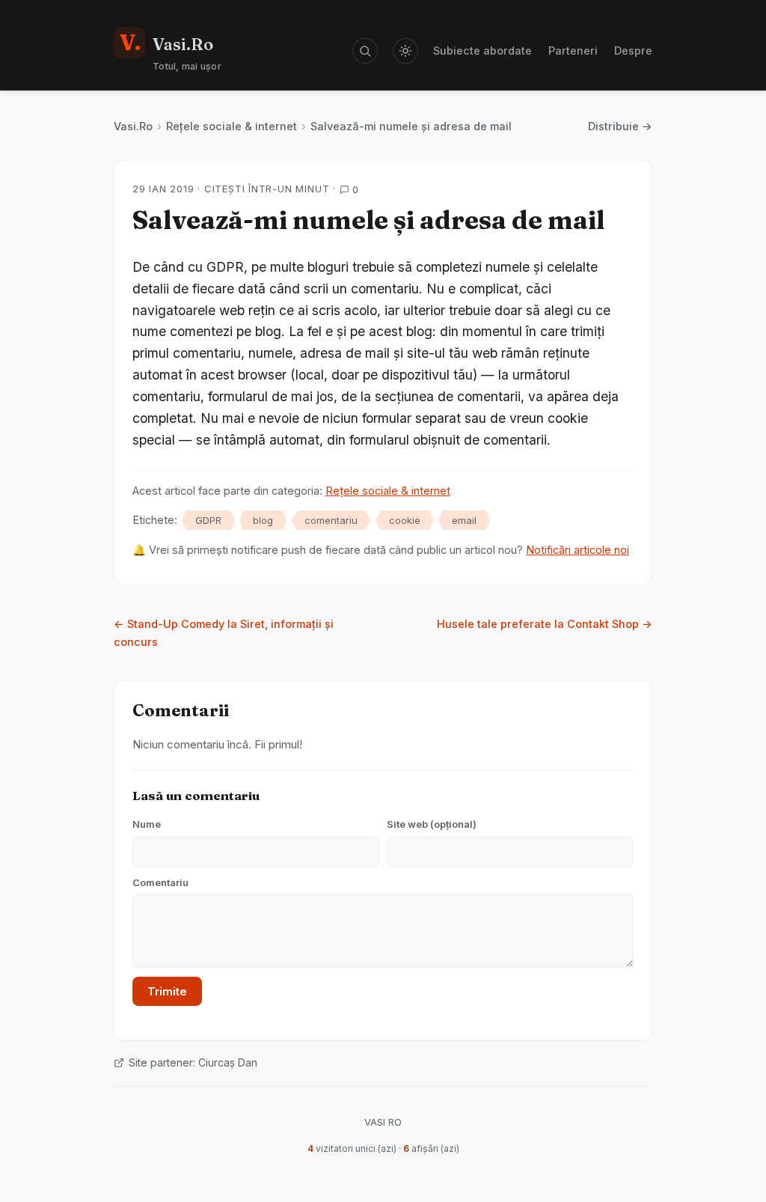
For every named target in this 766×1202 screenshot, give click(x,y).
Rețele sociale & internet (231, 126)
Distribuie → (620, 126)
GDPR (208, 520)
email (464, 520)
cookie (404, 520)
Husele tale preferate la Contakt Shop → (544, 623)
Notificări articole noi (577, 549)
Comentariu (160, 882)
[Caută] (365, 51)
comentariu (331, 520)
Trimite (167, 991)
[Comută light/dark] (405, 51)
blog (263, 520)
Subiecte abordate (482, 50)
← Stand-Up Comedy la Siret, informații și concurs (224, 632)
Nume (146, 824)
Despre (633, 50)
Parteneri (573, 50)
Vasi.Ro (133, 126)
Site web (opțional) (432, 824)
